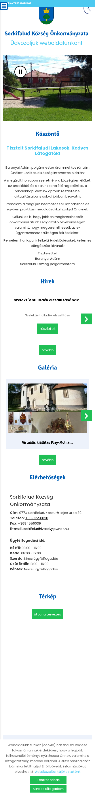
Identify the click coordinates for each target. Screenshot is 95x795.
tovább (48, 350)
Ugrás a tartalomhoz (17, 3)
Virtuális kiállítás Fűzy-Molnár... (47, 442)
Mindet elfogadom (48, 788)
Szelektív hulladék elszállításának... (48, 300)
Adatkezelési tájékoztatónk (57, 771)
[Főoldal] (46, 15)
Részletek (48, 328)
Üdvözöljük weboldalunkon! (46, 38)
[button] (86, 319)
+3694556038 (36, 518)
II (20, 72)
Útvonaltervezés (47, 614)
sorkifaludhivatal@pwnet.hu (46, 528)
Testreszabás (48, 779)
